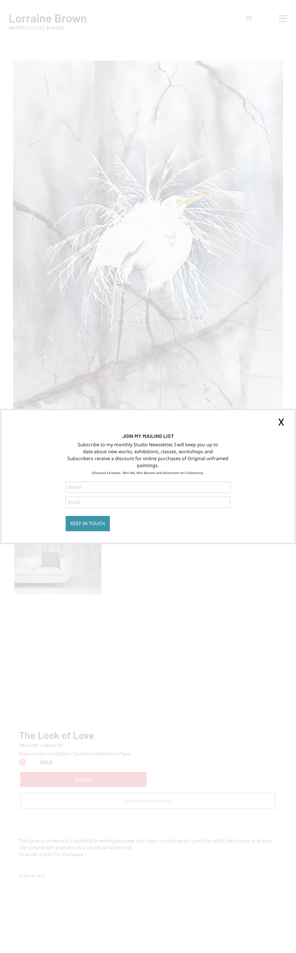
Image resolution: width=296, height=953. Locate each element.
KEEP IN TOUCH (88, 523)
